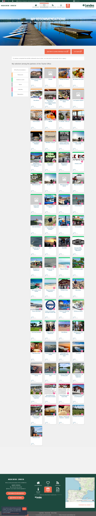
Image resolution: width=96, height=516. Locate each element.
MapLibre (90, 500)
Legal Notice (41, 512)
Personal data (47, 512)
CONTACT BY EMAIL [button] (17, 497)
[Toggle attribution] (93, 500)
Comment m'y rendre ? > (85, 505)
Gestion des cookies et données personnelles (11, 513)
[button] (36, 78)
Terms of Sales (54, 512)
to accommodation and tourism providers (43, 514)
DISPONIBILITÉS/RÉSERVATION (16, 493)
